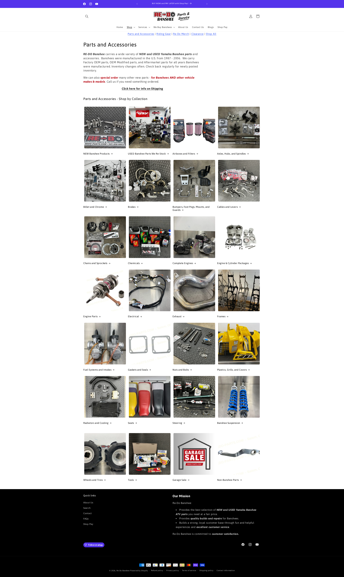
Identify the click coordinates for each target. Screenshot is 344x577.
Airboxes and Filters (184, 153)
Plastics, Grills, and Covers (232, 369)
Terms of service (189, 570)
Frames (221, 316)
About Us (88, 502)
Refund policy (157, 570)
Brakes (132, 206)
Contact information (226, 570)
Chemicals (134, 263)
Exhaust (177, 316)
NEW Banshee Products (96, 153)
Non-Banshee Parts (228, 480)
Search (86, 508)
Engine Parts (90, 316)
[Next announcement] (207, 4)
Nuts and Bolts (181, 369)
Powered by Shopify (139, 571)
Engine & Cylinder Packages (233, 263)
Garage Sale (180, 480)
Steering (177, 423)
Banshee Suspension (228, 423)
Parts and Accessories (141, 33)
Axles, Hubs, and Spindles (231, 153)
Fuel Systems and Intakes (97, 369)
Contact (87, 513)
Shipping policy (206, 570)
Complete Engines (183, 263)
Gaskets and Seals (138, 369)
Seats (131, 423)
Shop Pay (88, 524)
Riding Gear (163, 33)
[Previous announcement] (137, 4)
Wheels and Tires (93, 480)
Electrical (133, 316)
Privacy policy (172, 570)
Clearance (197, 33)
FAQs (86, 518)
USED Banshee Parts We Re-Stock (147, 153)
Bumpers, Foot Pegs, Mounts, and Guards (191, 208)
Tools (131, 480)
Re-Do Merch (181, 33)
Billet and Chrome (93, 206)
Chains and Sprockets (95, 263)
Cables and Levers (227, 206)
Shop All (211, 33)
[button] (86, 16)
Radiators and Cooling (96, 423)
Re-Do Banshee (123, 571)
